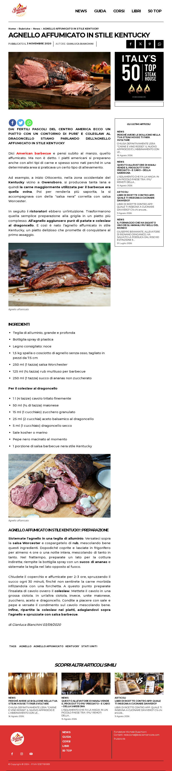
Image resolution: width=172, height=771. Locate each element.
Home (12, 28)
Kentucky (72, 646)
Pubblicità (119, 738)
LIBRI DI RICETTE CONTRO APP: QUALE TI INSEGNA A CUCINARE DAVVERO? (136, 198)
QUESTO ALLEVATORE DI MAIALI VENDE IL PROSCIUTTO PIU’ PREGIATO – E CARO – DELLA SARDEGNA (136, 168)
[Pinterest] (150, 44)
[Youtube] (31, 754)
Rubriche (24, 28)
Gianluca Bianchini (80, 43)
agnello (25, 646)
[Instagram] (21, 754)
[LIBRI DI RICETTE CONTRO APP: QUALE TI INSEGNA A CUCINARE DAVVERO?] (139, 684)
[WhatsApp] (159, 44)
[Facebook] (130, 44)
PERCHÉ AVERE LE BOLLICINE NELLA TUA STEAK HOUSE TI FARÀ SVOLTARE (138, 137)
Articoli (122, 192)
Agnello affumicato (48, 646)
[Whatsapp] (29, 122)
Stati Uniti (89, 646)
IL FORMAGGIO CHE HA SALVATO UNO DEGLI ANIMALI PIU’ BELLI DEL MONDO (138, 225)
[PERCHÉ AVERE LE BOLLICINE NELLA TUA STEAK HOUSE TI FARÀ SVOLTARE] (32, 684)
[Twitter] (140, 44)
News (36, 28)
